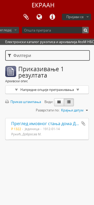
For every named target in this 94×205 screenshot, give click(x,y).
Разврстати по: (48, 110)
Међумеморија (26, 17)
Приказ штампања (25, 101)
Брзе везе (52, 17)
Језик (39, 17)
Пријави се (75, 16)
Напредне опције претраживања (47, 89)
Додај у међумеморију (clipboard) (83, 123)
